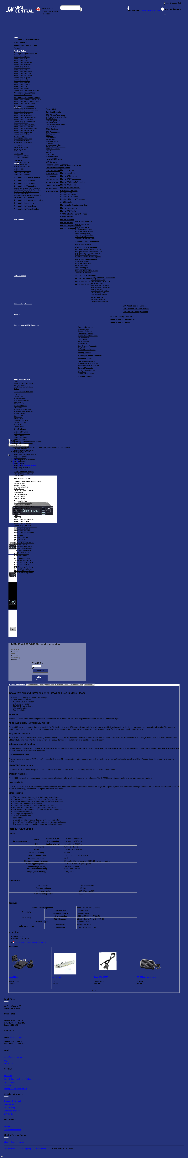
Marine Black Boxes (68, 173)
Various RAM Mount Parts (22, 552)
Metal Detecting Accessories (103, 278)
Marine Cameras (67, 220)
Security (17, 315)
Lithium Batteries (83, 329)
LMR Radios (17, 516)
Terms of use (9, 1148)
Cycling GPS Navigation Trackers (56, 117)
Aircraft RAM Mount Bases (83, 229)
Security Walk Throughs (120, 322)
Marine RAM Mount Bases (83, 233)
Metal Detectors (97, 297)
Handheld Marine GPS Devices (72, 199)
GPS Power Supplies (52, 141)
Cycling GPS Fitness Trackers (55, 124)
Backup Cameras (83, 337)
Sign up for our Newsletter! (15, 1089)
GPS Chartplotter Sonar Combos (73, 214)
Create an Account (153, 10)
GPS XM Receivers (52, 156)
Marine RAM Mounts (81, 267)
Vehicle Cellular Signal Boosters (88, 365)
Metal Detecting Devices (24, 472)
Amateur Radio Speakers (22, 77)
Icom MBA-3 (56, 977)
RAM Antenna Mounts (82, 261)
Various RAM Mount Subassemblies (86, 271)
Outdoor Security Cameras (121, 317)
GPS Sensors (51, 162)
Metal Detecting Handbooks (100, 285)
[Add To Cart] (40, 671)
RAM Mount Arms (82, 225)
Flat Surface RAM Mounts (83, 272)
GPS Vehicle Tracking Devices (135, 312)
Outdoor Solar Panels (85, 331)
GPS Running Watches (53, 121)
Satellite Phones (85, 358)
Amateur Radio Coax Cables (23, 62)
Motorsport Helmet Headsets (90, 356)
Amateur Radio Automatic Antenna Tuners (27, 99)
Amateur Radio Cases (21, 60)
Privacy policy (25, 1148)
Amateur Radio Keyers (21, 86)
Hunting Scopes (84, 353)
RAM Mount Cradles (20, 556)
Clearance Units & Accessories (27, 39)
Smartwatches (20, 429)
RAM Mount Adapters (83, 222)
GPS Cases (49, 136)
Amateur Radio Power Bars (22, 530)
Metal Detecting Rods (98, 293)
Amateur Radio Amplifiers (24, 93)
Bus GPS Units (18, 415)
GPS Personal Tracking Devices (136, 309)
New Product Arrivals (22, 379)
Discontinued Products (23, 392)
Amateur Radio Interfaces (22, 68)
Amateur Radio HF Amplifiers (23, 95)
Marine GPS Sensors (68, 176)
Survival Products (85, 368)
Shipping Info (9, 1104)
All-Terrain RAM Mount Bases (84, 237)
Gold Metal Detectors (98, 299)
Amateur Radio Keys (20, 70)
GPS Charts (49, 150)
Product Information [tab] (17, 685)
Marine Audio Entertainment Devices (75, 205)
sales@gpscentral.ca (13, 1057)
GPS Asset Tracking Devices (135, 306)
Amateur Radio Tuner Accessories (25, 103)
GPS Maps (49, 143)
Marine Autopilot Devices (22, 467)
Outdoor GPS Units (20, 422)
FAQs (6, 1061)
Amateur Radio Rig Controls (23, 75)
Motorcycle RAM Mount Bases (84, 235)
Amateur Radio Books (21, 79)
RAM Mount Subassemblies (86, 260)
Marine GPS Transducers (70, 179)
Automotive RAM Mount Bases (84, 231)
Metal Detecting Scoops (99, 294)
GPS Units (18, 395)
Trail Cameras (82, 343)
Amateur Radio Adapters (22, 81)
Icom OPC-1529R (101, 977)
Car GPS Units (51, 109)
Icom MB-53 (13, 977)
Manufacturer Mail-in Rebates (26, 45)
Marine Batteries (67, 170)
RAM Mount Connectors (21, 554)
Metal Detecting (20, 276)
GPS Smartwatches (52, 122)
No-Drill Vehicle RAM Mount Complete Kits (88, 251)
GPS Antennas (50, 134)
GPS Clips (49, 152)
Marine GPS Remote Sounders (72, 182)
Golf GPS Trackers (52, 126)
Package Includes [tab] (47, 685)
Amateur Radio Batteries (22, 57)
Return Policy (9, 1107)
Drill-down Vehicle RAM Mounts (87, 241)
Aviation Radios (19, 510)
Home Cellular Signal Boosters (88, 363)
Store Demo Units (21, 42)
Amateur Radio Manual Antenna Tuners (26, 101)
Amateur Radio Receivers (22, 521)
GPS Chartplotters (67, 217)
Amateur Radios (20, 51)
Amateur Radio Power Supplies (24, 532)
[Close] (9, 439)
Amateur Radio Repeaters (22, 523)
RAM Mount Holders (83, 244)
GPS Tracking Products (23, 304)
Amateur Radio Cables (21, 58)
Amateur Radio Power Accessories (25, 527)
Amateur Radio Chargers (22, 84)
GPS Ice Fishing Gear (68, 191)
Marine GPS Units (21, 432)
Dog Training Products (87, 346)
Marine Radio (18, 517)
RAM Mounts (19, 220)
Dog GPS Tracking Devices (87, 350)
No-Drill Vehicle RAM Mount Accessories (88, 249)
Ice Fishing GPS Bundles (68, 194)
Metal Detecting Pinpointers (100, 291)
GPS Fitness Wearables (55, 115)
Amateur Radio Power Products (24, 519)
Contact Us (8, 1063)
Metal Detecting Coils (98, 280)
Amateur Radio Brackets (22, 82)
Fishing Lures (64, 167)
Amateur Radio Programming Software (26, 90)
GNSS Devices (52, 129)
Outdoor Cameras (85, 334)
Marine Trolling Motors (21, 469)
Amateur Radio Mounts (21, 88)
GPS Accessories (53, 132)
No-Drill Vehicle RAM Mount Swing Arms (88, 257)
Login (143, 10)
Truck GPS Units (19, 426)
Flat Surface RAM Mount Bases (85, 239)
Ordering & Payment (12, 1101)
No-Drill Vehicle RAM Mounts (86, 247)
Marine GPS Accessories (70, 165)
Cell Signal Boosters (86, 361)
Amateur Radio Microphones (23, 71)
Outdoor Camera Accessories (88, 336)
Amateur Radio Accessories (25, 53)
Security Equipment (22, 559)
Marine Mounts (18, 465)
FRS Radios (17, 514)
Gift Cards (8, 1114)
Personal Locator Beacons (22, 409)
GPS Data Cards (51, 138)
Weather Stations (85, 377)
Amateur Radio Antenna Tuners (27, 98)
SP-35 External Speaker (146, 977)
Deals (16, 37)
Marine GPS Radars (68, 185)
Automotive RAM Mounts (83, 263)
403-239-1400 (16, 1037)
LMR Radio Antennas (20, 164)
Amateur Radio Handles (21, 66)
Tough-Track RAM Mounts (85, 275)
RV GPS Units (18, 424)
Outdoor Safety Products (86, 374)
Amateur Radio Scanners (22, 529)
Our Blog (7, 1085)
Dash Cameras (82, 339)
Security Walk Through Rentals (122, 319)
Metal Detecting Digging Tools (100, 281)
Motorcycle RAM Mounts (83, 269)
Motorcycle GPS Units (21, 420)
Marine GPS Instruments (70, 188)
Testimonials (9, 1082)
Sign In (7, 1126)
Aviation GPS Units (53, 112)
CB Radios (17, 512)
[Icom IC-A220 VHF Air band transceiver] (33, 499)
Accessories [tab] (89, 685)
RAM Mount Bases (82, 227)
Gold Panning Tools (97, 283)
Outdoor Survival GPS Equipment (26, 325)
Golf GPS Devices (51, 119)
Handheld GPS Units (54, 159)
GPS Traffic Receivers (53, 149)
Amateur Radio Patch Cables (23, 73)
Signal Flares (82, 372)
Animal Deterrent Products (86, 370)
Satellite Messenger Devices (23, 411)
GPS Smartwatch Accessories (55, 147)
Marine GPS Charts (68, 211)
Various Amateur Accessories (23, 55)
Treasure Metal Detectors (99, 301)
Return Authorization (12, 1130)
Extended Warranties (13, 1111)
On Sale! (17, 48)
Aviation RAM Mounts (81, 265)
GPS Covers (50, 154)
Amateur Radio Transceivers (23, 525)
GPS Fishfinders (66, 202)
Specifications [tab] (33, 685)
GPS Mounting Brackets (53, 145)
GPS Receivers (19, 419)
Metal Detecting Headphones (100, 287)
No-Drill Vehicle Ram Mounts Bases (86, 255)
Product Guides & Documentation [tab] (69, 685)
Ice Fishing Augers (66, 193)
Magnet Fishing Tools (98, 289)
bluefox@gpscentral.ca (14, 1142)
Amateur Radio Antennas (24, 106)
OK (10, 455)
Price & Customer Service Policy (17, 1079)
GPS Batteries (50, 139)
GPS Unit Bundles (19, 413)
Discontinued (40, 1148)
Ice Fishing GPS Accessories (69, 196)
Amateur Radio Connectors (22, 64)
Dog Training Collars (84, 348)
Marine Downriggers (68, 208)
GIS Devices (18, 417)
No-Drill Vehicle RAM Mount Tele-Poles (87, 253)
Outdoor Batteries (85, 327)
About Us (8, 1076)
